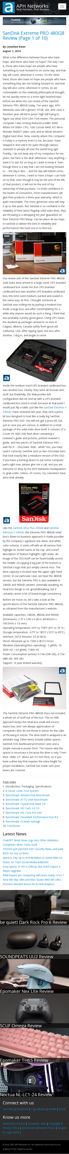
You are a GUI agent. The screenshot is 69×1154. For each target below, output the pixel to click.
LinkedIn (40, 1109)
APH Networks (32, 6)
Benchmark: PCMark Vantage (23, 821)
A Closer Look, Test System (22, 791)
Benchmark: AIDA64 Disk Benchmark (28, 795)
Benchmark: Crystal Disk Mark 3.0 (25, 804)
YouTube (8, 1109)
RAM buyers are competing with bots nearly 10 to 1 (33, 875)
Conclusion (13, 825)
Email (62, 1109)
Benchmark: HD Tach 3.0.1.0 (22, 808)
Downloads (29, 1128)
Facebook (22, 1109)
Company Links (37, 1123)
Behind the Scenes (14, 1123)
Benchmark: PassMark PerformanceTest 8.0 (32, 817)
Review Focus (46, 1128)
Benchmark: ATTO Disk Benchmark (27, 799)
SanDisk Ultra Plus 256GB (28, 528)
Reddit (52, 1109)
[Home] (9, 7)
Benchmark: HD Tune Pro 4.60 (24, 812)
